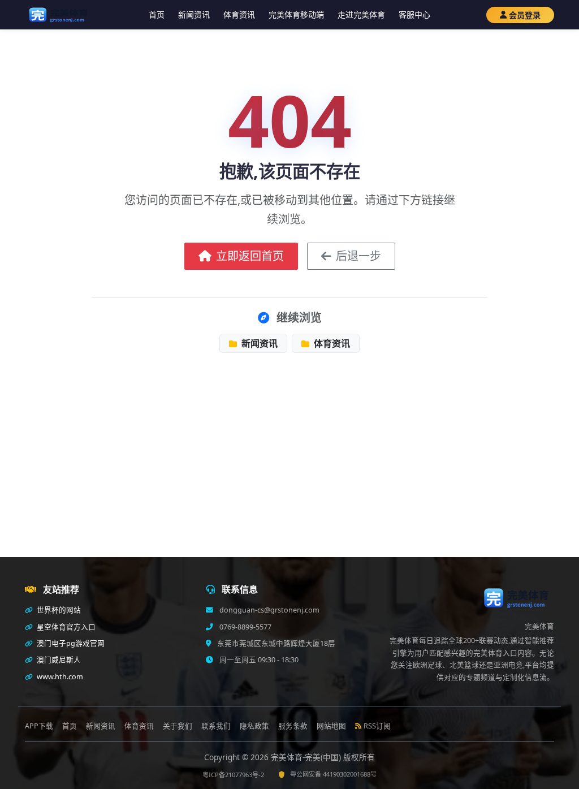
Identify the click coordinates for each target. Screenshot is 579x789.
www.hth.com (59, 677)
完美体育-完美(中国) (307, 757)
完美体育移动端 (296, 14)
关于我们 (177, 726)
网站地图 (331, 726)
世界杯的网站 (58, 610)
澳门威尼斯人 (58, 660)
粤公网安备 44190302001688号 (333, 774)
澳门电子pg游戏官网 (70, 643)
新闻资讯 (194, 14)
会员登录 (525, 15)
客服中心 (414, 14)
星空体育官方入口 (65, 627)
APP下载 (39, 726)
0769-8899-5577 (244, 627)
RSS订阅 (377, 726)
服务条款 (293, 726)
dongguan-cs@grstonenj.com (268, 610)
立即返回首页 (250, 256)
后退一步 (358, 256)
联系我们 (216, 726)
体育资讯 (239, 14)
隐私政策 (254, 726)
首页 (157, 14)
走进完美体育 (361, 14)
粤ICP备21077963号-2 (233, 774)
